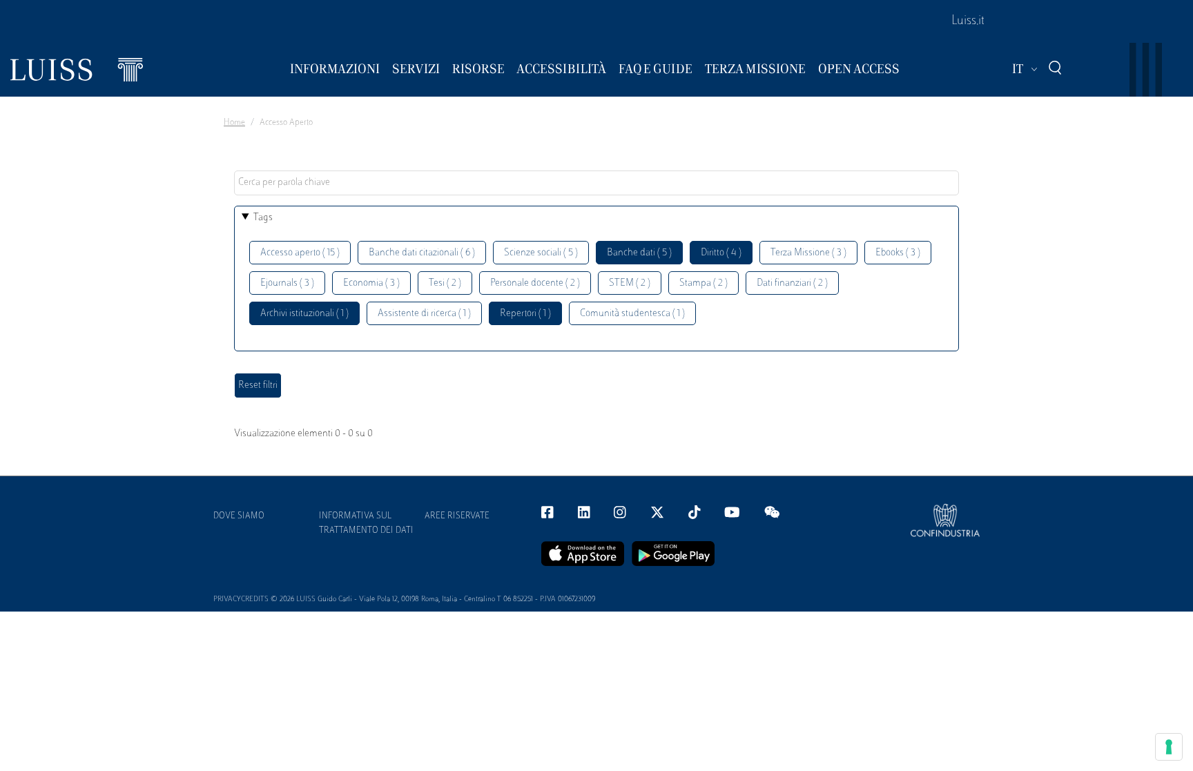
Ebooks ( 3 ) (897, 253)
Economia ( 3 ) (371, 283)
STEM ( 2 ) (629, 283)
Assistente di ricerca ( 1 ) (424, 314)
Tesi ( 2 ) (445, 283)
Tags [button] (263, 218)
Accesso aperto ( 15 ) (300, 253)
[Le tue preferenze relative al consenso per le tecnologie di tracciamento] (1169, 747)
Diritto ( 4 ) (721, 253)
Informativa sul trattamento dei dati (366, 523)
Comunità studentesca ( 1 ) (632, 314)
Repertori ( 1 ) (525, 314)
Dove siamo (238, 516)
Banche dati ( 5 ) (639, 253)
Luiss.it (968, 21)
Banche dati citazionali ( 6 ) (422, 253)
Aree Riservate (457, 516)
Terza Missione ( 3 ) (808, 253)
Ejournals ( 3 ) (287, 283)
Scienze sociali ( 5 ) (541, 253)
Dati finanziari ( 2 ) (792, 283)
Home (234, 123)
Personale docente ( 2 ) (535, 283)
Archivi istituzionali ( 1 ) (304, 314)
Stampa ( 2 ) (703, 283)
